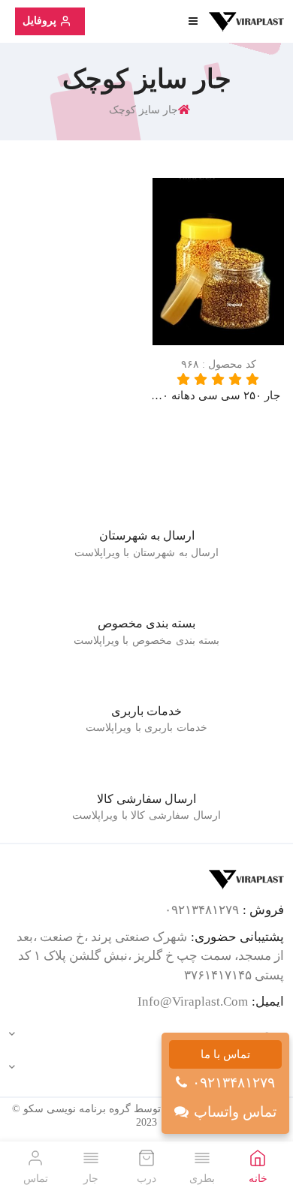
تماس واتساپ (235, 1112)
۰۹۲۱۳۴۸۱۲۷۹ (233, 1082)
